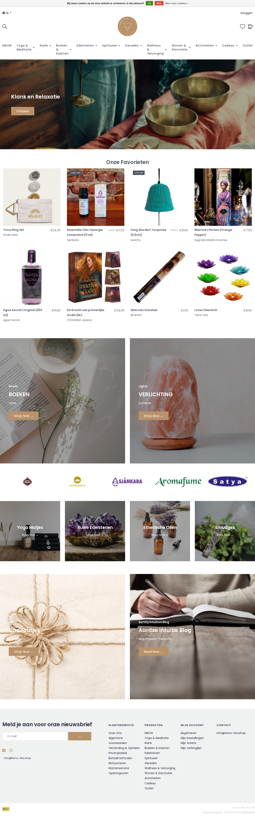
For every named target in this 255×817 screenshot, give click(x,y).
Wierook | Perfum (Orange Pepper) (213, 232)
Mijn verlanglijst (191, 748)
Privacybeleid (118, 753)
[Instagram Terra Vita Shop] (10, 751)
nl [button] (7, 13)
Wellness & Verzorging (155, 49)
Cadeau (228, 45)
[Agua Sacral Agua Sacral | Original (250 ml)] (32, 277)
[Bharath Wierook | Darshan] (159, 277)
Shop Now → (23, 416)
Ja (149, 3)
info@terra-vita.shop (17, 758)
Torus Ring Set (13, 230)
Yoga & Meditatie (24, 47)
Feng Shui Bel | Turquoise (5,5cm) (148, 232)
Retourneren (117, 763)
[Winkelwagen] (250, 26)
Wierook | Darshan (144, 310)
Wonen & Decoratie (179, 47)
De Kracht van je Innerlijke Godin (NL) (85, 312)
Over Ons (115, 733)
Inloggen (247, 13)
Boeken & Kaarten (62, 49)
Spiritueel (109, 45)
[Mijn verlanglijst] (242, 26)
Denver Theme (212, 812)
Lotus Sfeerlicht (206, 310)
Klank (44, 45)
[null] (177, 481)
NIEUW (7, 45)
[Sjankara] (127, 481)
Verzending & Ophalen (124, 748)
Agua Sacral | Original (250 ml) (22, 312)
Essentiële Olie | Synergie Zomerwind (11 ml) (85, 232)
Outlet (248, 45)
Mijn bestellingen (192, 738)
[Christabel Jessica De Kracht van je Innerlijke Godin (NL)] (95, 277)
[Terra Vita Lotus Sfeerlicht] (223, 277)
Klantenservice (119, 768)
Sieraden (132, 45)
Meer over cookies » (176, 3)
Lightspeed (248, 812)
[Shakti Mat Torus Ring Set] (32, 197)
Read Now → (153, 651)
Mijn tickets (188, 743)
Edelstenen (85, 45)
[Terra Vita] (127, 26)
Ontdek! (22, 111)
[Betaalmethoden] (6, 810)
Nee (159, 3)
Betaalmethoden (120, 758)
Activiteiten (205, 45)
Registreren (188, 733)
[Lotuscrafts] (77, 481)
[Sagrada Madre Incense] (27, 481)
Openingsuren (118, 773)
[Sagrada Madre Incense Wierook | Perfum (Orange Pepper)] (223, 197)
